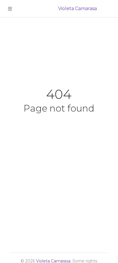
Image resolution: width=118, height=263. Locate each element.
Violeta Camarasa (77, 8)
